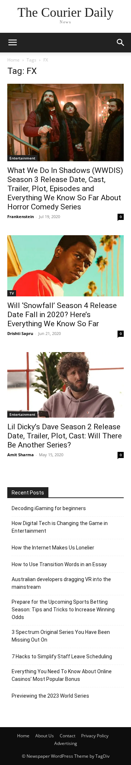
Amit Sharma (20, 454)
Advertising (65, 743)
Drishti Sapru (20, 333)
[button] (12, 42)
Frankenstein (20, 216)
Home (13, 60)
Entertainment (22, 158)
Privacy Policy (94, 736)
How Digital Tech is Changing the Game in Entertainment (60, 527)
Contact (67, 736)
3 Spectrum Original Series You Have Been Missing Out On (61, 636)
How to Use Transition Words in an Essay (59, 564)
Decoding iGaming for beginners (49, 508)
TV (11, 293)
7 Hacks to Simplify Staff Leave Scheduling (62, 656)
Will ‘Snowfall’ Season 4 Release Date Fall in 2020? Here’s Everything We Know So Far (62, 314)
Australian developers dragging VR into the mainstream (61, 583)
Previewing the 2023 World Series (50, 696)
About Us (44, 736)
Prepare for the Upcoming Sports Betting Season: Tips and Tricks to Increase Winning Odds (63, 609)
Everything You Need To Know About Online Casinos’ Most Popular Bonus (62, 675)
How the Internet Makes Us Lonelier (53, 548)
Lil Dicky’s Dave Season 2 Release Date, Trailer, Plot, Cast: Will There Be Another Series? (64, 435)
